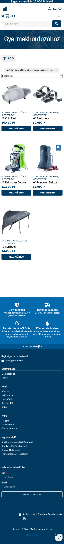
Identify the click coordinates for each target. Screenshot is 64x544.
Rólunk (4, 377)
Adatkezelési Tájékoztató (14, 446)
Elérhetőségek (8, 374)
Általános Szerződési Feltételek (17, 442)
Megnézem (16, 128)
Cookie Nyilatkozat (10, 450)
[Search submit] (56, 23)
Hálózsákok (7, 395)
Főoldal (5, 391)
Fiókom (5, 420)
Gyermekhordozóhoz (14, 112)
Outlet (4, 407)
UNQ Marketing (32, 535)
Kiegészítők (8, 115)
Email (4, 483)
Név (3, 473)
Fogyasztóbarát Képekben (14, 454)
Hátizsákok (7, 399)
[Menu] (59, 16)
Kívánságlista (7, 424)
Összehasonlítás (9, 428)
